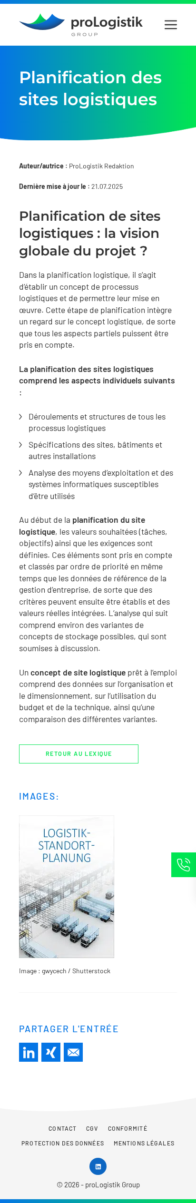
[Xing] (50, 1052)
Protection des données (62, 1143)
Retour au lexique (79, 753)
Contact (63, 1128)
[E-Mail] (73, 1052)
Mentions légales (144, 1143)
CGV (92, 1128)
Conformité (127, 1128)
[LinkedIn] (28, 1052)
